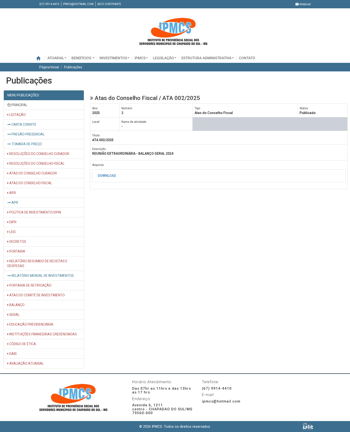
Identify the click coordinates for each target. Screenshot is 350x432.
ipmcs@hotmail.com (78, 4)
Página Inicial (49, 67)
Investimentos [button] (113, 58)
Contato (247, 58)
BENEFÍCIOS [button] (81, 58)
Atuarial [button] (55, 58)
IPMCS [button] (140, 58)
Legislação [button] (163, 58)
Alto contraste (109, 4)
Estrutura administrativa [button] (206, 58)
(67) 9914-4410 (49, 4)
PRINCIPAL (19, 105)
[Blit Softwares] (308, 426)
